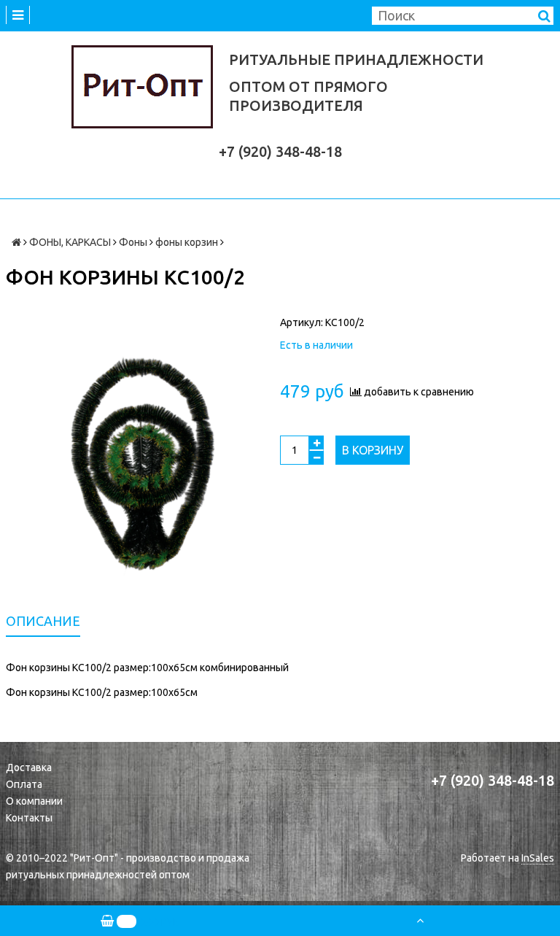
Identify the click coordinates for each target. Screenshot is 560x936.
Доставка (29, 767)
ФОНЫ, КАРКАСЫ (70, 242)
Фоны (133, 242)
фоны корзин (186, 242)
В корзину (372, 450)
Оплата (24, 784)
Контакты (29, 818)
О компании (34, 801)
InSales (537, 858)
